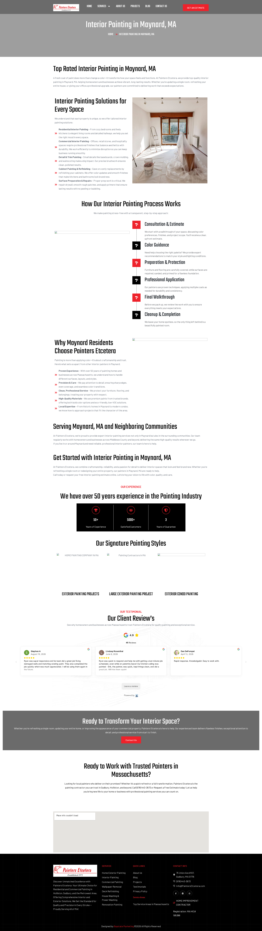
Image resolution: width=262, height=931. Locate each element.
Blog (147, 6)
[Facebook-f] (175, 893)
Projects (135, 6)
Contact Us (161, 6)
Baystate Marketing (124, 926)
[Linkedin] (182, 893)
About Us (120, 6)
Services (101, 6)
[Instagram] (189, 893)
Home (89, 6)
